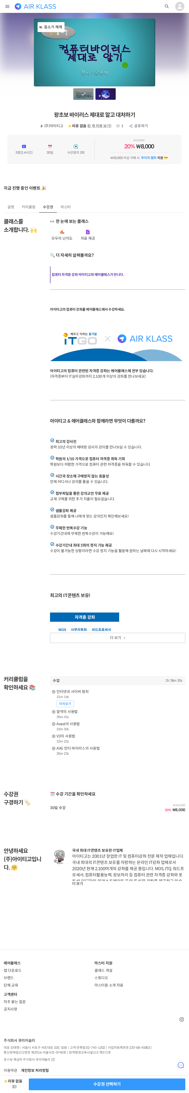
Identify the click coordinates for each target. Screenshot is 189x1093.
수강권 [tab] (48, 207)
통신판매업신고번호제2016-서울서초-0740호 (35, 1052)
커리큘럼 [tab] (28, 207)
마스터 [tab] (66, 207)
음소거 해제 (53, 27)
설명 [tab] (10, 207)
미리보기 (65, 704)
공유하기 (141, 126)
